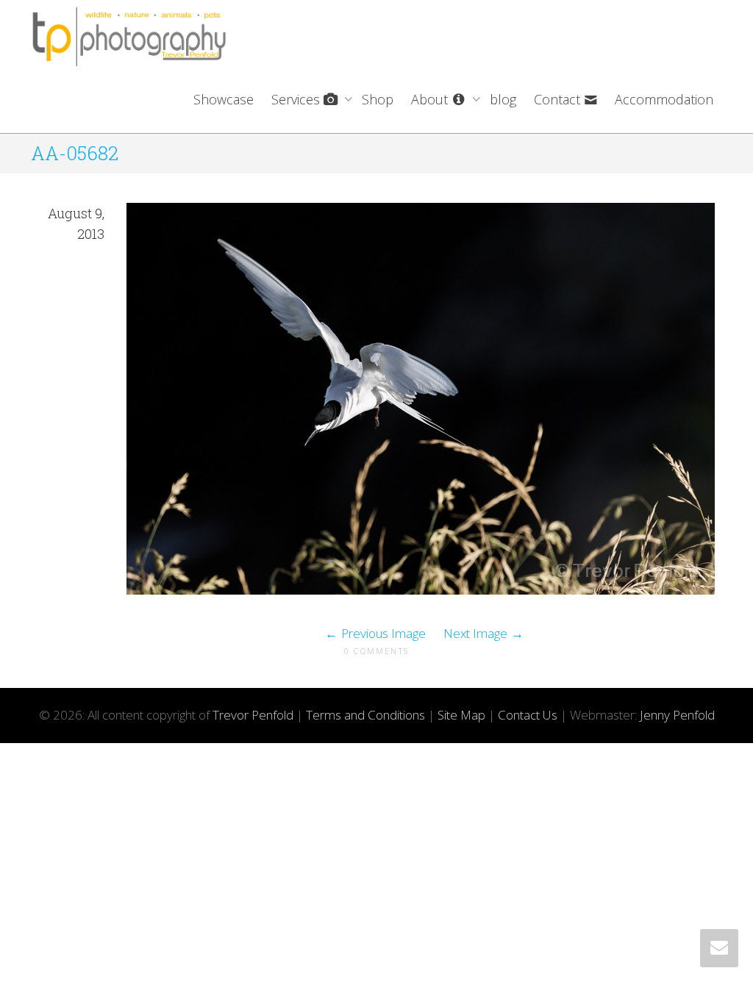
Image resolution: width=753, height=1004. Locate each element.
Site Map (461, 714)
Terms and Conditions (365, 714)
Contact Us (527, 714)
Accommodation (664, 99)
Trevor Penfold (253, 714)
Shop (377, 99)
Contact (559, 99)
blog (503, 99)
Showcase (223, 99)
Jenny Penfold (677, 714)
